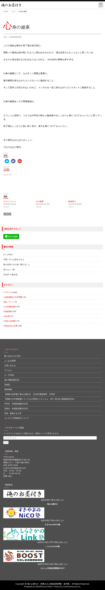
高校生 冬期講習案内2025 (16, 408)
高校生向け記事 (11, 326)
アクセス (8, 370)
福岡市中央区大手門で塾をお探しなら (52, 542)
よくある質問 (10, 361)
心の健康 (39, 201)
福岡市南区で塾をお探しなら (52, 520)
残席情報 (8, 389)
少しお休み (8, 254)
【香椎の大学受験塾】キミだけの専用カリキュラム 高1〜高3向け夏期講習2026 (39, 399)
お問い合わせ (10, 365)
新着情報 (8, 311)
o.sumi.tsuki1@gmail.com (14, 468)
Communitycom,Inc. (72, 586)
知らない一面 (9, 269)
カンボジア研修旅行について (16, 418)
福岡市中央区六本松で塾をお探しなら (52, 564)
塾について (9, 302)
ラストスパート (10, 201)
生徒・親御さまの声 (12, 413)
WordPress (40, 586)
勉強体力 (72, 201)
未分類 (7, 316)
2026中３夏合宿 (10, 274)
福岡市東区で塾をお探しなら (52, 500)
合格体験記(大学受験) (13, 297)
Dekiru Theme (53, 586)
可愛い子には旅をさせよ (13, 259)
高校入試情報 (10, 321)
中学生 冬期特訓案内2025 (16, 404)
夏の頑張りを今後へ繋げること (16, 264)
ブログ (13, 11)
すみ (5, 37)
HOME (5, 11)
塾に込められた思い (12, 356)
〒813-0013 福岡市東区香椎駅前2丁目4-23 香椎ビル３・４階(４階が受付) (16, 460)
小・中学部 (9, 375)
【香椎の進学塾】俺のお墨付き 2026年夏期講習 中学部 (29, 394)
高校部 (7, 384)
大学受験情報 (10, 306)
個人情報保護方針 (12, 380)
